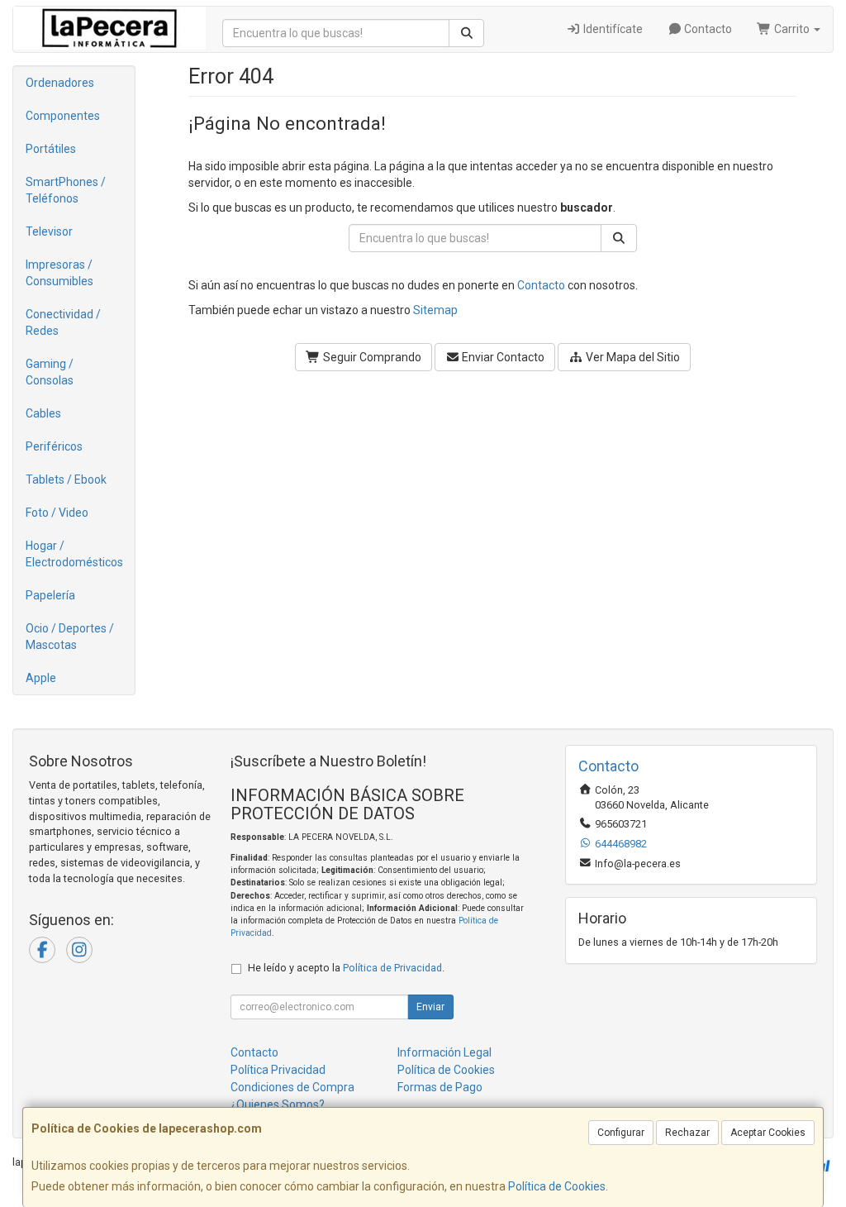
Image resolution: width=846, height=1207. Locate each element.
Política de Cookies (557, 1186)
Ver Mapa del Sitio (631, 357)
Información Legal (444, 1052)
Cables (43, 413)
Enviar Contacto (501, 357)
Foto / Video (57, 512)
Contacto (707, 29)
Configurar (620, 1132)
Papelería (50, 595)
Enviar (430, 1007)
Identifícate (612, 29)
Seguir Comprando (371, 357)
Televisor (49, 231)
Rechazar (687, 1132)
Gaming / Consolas (50, 372)
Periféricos (54, 446)
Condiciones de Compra (292, 1087)
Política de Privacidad (392, 967)
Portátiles (51, 148)
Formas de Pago (439, 1087)
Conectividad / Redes (63, 322)
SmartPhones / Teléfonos (66, 190)
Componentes (63, 115)
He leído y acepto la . (346, 967)
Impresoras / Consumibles (59, 273)
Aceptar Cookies (768, 1132)
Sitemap (435, 310)
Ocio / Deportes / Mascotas (70, 636)
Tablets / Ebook (66, 479)
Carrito (792, 29)
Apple (41, 678)
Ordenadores (60, 82)
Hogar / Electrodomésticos (74, 554)
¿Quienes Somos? (278, 1104)
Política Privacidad (278, 1069)
